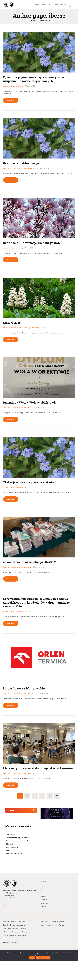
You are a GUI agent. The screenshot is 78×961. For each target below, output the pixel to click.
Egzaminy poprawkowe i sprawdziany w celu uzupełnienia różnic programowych (34, 79)
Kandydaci (34, 168)
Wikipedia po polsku (9, 939)
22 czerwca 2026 (38, 773)
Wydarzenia (44, 903)
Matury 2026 (12, 323)
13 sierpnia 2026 (30, 86)
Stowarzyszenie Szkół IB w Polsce (14, 935)
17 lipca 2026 (29, 248)
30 (51, 795)
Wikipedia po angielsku (10, 942)
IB (41, 889)
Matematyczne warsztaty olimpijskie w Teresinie (38, 768)
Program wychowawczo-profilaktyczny (19, 841)
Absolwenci (6, 328)
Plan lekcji (9, 844)
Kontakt (43, 907)
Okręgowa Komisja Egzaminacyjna (14, 928)
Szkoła (43, 886)
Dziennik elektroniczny (13, 847)
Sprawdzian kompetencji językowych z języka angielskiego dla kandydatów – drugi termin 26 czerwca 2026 (36, 602)
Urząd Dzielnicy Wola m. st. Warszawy (53, 925)
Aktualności (6, 168)
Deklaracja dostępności (14, 853)
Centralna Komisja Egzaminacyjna (14, 925)
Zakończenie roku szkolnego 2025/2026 (30, 562)
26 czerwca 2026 (30, 487)
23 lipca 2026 (44, 168)
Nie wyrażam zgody (43, 958)
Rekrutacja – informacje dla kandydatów (31, 243)
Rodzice (43, 896)
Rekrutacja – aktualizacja (21, 163)
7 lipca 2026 (45, 328)
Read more (10, 100)
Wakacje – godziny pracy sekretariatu (30, 482)
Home (30, 20)
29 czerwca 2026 (38, 407)
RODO (8, 850)
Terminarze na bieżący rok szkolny (17, 838)
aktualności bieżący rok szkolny (13, 86)
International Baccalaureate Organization (16, 932)
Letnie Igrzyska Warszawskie (24, 688)
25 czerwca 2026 (38, 567)
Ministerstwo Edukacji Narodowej (14, 922)
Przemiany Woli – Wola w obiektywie (29, 402)
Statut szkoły (10, 834)
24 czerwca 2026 (42, 693)
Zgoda (32, 958)
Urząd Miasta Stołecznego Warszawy (53, 922)
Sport (33, 693)
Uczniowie (44, 893)
